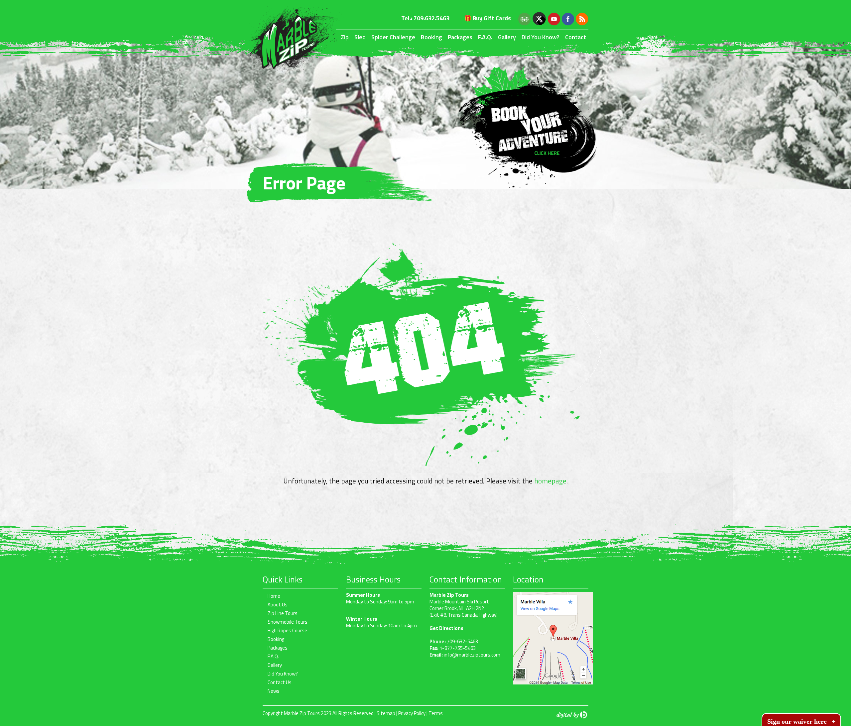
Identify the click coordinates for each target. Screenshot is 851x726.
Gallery (507, 37)
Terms (435, 713)
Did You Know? (540, 37)
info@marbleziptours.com (472, 655)
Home (274, 596)
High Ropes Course (287, 630)
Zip (345, 37)
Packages (460, 37)
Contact (575, 37)
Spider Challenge (393, 37)
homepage (550, 480)
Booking (431, 37)
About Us (278, 604)
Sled (360, 37)
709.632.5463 (431, 18)
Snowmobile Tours (287, 622)
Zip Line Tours (283, 613)
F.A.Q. (485, 37)
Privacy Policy (412, 713)
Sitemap (386, 713)
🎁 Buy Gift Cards (487, 18)
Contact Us (280, 682)
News (274, 691)
